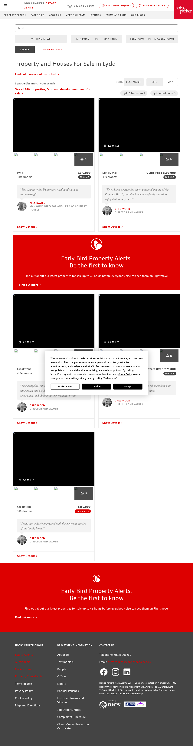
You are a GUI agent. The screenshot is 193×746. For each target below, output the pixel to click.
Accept (128, 386)
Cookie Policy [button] (125, 374)
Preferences (65, 386)
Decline (96, 386)
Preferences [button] (110, 378)
